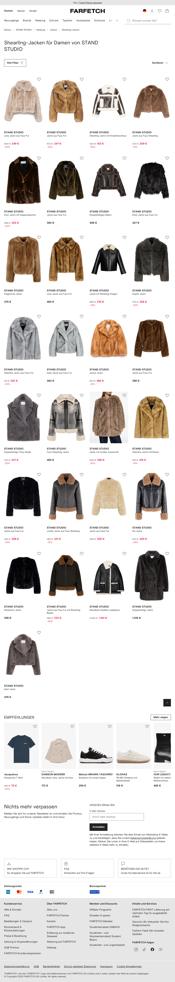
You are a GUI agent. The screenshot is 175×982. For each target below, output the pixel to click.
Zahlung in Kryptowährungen (21, 941)
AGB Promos (11, 947)
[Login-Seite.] (152, 11)
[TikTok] (144, 949)
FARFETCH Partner (58, 915)
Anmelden (98, 827)
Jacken (53, 30)
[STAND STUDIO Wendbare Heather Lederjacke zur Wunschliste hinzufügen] (124, 553)
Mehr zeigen (160, 717)
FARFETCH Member (101, 921)
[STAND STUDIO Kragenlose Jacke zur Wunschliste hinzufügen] (39, 237)
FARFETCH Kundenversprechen (22, 953)
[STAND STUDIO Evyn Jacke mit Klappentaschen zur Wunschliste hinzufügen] (39, 158)
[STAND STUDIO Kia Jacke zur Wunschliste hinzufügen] (167, 474)
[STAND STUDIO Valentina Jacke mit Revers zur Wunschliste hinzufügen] (167, 395)
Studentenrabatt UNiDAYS (105, 927)
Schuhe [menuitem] (53, 20)
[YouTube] (160, 949)
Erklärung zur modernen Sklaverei (61, 934)
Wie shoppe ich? (18, 869)
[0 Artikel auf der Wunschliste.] (159, 11)
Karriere (51, 921)
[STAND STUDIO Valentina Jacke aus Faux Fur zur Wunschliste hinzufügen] (39, 316)
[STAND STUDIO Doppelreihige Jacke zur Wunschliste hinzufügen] (167, 553)
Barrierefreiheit (51, 966)
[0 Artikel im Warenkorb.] (167, 11)
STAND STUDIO (24, 30)
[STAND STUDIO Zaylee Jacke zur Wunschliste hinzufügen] (167, 237)
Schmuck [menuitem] (99, 20)
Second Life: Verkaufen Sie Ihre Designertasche (150, 923)
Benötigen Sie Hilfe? (135, 869)
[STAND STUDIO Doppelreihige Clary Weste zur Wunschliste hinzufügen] (39, 395)
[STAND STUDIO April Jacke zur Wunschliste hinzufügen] (39, 632)
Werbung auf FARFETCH (61, 941)
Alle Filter (12, 63)
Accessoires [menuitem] (83, 20)
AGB (36, 966)
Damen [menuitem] (8, 11)
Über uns (52, 909)
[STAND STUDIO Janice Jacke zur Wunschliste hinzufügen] (124, 316)
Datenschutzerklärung (143, 838)
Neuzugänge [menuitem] (11, 20)
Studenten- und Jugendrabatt (107, 945)
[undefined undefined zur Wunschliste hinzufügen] (35, 726)
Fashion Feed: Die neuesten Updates (148, 932)
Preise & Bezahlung (15, 936)
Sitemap (51, 947)
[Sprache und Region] (144, 11)
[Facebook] (152, 949)
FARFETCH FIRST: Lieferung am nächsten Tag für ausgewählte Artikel (150, 913)
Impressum (106, 966)
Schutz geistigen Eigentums (80, 966)
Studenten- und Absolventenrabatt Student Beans (105, 936)
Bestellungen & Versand (18, 921)
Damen (7, 30)
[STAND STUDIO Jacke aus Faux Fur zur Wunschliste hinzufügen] (81, 79)
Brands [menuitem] (27, 20)
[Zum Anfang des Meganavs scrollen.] (117, 20)
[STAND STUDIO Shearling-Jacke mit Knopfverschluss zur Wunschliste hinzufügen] (124, 79)
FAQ (66, 869)
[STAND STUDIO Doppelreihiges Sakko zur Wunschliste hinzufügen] (124, 158)
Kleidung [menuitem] (40, 20)
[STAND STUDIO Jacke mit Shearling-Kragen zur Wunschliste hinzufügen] (124, 237)
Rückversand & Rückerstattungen (14, 929)
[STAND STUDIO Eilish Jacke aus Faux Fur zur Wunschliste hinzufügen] (167, 158)
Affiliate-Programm (100, 909)
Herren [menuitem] (21, 11)
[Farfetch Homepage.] (87, 11)
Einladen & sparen (100, 915)
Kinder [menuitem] (33, 11)
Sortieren (157, 63)
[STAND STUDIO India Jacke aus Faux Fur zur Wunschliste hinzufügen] (81, 316)
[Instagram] (136, 949)
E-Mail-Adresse (97, 811)
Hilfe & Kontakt (12, 909)
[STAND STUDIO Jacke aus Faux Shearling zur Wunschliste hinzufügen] (167, 79)
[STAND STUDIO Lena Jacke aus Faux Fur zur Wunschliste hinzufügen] (39, 79)
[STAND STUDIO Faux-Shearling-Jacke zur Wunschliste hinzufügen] (81, 395)
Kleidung (40, 30)
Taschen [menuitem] (67, 20)
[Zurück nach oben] (167, 702)
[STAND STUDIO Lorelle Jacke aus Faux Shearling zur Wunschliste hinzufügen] (81, 474)
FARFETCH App (56, 927)
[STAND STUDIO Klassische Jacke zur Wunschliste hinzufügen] (39, 553)
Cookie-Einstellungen (129, 966)
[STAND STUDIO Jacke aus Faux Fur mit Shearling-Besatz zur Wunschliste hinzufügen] (81, 553)
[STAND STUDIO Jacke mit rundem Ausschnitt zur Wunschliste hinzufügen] (124, 395)
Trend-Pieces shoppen (90, 3)
